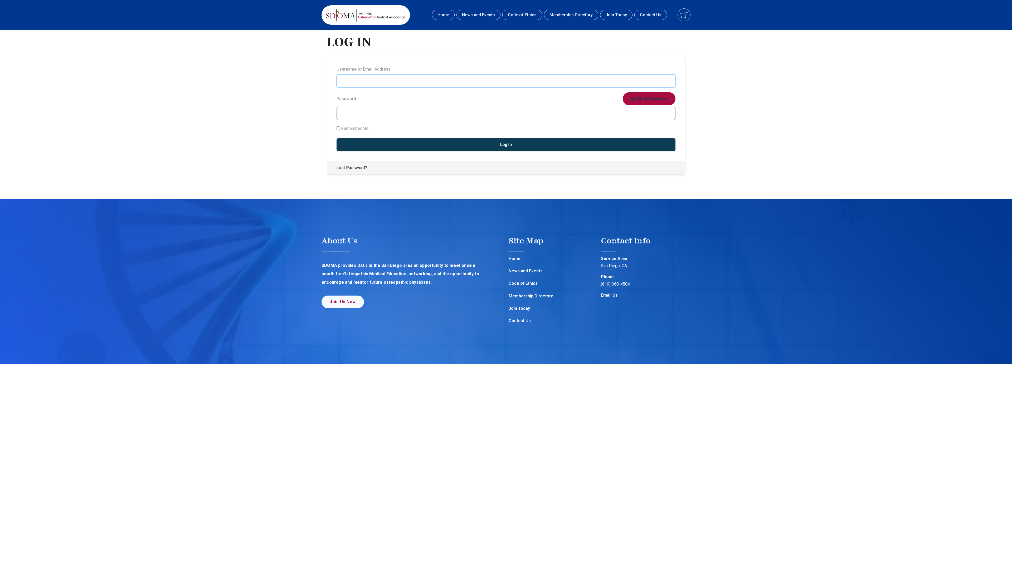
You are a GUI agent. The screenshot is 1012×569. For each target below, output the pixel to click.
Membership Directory (571, 14)
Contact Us (650, 14)
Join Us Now (343, 301)
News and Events (478, 14)
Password (346, 98)
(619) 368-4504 (615, 284)
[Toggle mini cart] (684, 14)
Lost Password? (352, 167)
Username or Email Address (364, 69)
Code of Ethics (522, 14)
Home (443, 14)
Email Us (609, 295)
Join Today (616, 14)
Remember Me (354, 128)
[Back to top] (997, 554)
